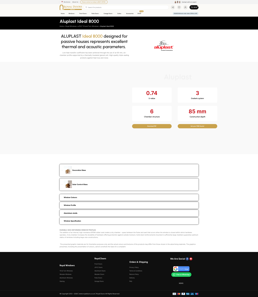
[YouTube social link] (190, 258)
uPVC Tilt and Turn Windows (88, 26)
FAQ (130, 281)
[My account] (185, 7)
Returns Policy (134, 274)
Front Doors (98, 264)
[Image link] (83, 108)
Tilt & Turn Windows (66, 271)
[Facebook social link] (187, 258)
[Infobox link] (185, 2)
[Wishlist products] (179, 7)
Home (62, 26)
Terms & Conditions (135, 271)
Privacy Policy (134, 267)
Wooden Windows (65, 274)
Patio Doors (98, 278)
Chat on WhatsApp (183, 274)
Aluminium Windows (66, 278)
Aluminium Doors (99, 271)
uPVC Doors (98, 267)
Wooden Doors (99, 274)
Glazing (62, 281)
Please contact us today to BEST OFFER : (94, 2)
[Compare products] (173, 7)
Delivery (132, 278)
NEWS (181, 283)
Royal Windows (70, 26)
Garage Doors (99, 281)
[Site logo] (71, 7)
